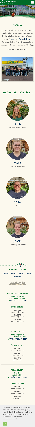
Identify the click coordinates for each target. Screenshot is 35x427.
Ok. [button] (5, 423)
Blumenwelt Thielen (2, 2)
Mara (17, 163)
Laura (17, 124)
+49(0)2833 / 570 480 (18, 300)
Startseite (5, 273)
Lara (17, 202)
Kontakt (21, 273)
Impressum (29, 273)
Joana (18, 241)
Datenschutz (17, 276)
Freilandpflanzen (25, 39)
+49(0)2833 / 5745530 (18, 339)
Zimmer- (12, 39)
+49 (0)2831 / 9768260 (18, 377)
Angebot (13, 273)
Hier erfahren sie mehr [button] (10, 419)
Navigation (32, 2)
